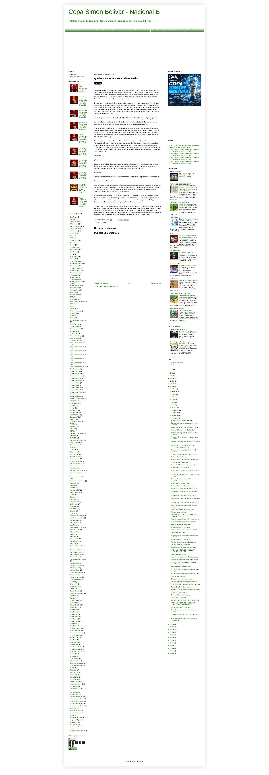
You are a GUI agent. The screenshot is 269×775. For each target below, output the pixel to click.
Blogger (140, 761)
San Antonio (74, 642)
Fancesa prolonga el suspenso (180, 544)
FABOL (72, 424)
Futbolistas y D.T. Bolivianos (179, 202)
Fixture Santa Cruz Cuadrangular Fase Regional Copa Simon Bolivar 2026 (83, 101)
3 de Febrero (74, 231)
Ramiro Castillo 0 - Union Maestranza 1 (183, 465)
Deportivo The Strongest (77, 398)
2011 (171, 378)
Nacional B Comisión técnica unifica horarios (184, 559)
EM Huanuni (74, 412)
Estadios (73, 419)
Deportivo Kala (74, 385)
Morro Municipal (75, 541)
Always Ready (74, 249)
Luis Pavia (73, 525)
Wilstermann (74, 724)
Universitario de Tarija (76, 701)
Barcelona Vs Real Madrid (178, 329)
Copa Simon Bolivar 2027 (78, 366)
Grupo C (164, 30)
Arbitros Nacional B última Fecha (181, 566)
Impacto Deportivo (75, 466)
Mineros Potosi (74, 534)
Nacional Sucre (74, 570)
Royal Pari (73, 640)
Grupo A (146, 30)
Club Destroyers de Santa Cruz (180, 294)
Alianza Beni (74, 247)
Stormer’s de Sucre (76, 663)
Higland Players (75, 456)
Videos (72, 715)
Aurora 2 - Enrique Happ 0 (179, 592)
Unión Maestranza (75, 684)
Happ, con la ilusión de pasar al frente (182, 509)
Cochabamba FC (75, 329)
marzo (174, 394)
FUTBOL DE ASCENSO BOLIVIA (180, 184)
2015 (171, 624)
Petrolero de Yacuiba (76, 593)
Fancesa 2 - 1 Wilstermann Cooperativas (183, 542)
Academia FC (74, 240)
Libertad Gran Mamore (77, 515)
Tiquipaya (73, 670)
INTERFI (73, 488)
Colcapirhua (73, 331)
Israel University (75, 492)
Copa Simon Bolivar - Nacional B (114, 11)
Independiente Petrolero (77, 477)
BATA (72, 297)
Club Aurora (174, 217)
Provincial (73, 595)
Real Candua (74, 609)
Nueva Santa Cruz (75, 577)
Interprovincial (88, 30)
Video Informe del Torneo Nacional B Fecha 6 (185, 427)
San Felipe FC (74, 644)
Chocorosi (73, 315)
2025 (171, 651)
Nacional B (103, 222)
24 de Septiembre (75, 226)
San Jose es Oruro (76, 649)
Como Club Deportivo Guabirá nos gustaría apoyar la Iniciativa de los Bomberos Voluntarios (188, 237)
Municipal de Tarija (76, 552)
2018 (171, 632)
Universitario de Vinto (76, 703)
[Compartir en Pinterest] (127, 220)
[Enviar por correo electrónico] (119, 220)
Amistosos (73, 252)
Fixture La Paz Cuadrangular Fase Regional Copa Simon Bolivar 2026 (83, 164)
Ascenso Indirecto (75, 263)
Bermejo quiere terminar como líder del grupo (184, 459)
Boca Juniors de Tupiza (77, 301)
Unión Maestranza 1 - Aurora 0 (180, 527)
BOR (71, 304)
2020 (171, 637)
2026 (171, 653)
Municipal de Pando (76, 550)
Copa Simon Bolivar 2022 (78, 347)
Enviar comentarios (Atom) (111, 286)
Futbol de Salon (175, 264)
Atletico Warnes (75, 290)
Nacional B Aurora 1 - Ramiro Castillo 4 (183, 430)
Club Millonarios (75, 326)
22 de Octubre (74, 221)
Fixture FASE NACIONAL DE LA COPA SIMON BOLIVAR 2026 (83, 188)
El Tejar (72, 408)
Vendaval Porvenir (75, 713)
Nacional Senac (75, 568)
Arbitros (72, 259)
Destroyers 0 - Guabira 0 (178, 597)
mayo (173, 399)
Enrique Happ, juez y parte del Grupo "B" (183, 495)
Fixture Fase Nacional (133, 30)
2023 (171, 645)
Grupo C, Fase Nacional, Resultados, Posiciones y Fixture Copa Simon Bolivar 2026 (184, 158)
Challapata (73, 313)
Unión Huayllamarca (76, 682)
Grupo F (190, 30)
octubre (174, 413)
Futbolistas (77, 30)
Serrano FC (73, 654)
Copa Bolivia (74, 338)
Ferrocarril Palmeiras (76, 433)
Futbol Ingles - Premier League (180, 342)
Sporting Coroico (75, 661)
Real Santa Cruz (75, 628)
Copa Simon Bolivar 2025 (78, 358)
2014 (171, 386)
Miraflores (73, 536)
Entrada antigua (156, 283)
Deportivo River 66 (75, 390)
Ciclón (72, 318)
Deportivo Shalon (75, 396)
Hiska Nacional (74, 459)
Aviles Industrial (75, 294)
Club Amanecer (74, 324)
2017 (171, 629)
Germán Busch (74, 445)
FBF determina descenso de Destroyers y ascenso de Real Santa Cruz (187, 297)
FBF (71, 431)
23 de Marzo (74, 224)
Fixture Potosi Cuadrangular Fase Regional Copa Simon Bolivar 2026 (83, 176)
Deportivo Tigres (75, 401)
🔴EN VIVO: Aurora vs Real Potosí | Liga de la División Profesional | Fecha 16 (186, 175)
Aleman (72, 245)
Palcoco (72, 588)
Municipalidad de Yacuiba (78, 559)
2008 (171, 373)
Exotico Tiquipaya (75, 421)
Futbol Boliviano (175, 171)
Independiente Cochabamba (78, 473)
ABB (71, 238)
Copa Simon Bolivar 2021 (78, 343)
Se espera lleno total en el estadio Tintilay (184, 454)
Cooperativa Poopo (76, 336)
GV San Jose (74, 454)
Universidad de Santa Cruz (78, 688)
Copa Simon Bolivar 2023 (78, 351)
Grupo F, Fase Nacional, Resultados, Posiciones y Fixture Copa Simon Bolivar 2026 (184, 146)
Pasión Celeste (74, 591)
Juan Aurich (73, 497)
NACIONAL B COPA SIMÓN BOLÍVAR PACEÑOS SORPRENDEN (183, 446)
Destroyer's (73, 403)
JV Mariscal (73, 504)
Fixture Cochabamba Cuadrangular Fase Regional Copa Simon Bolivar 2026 (83, 139)
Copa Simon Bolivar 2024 (78, 355)
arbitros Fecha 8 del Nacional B (180, 524)
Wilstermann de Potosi (77, 731)
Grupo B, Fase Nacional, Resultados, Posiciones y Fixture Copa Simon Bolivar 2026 (184, 162)
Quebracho (73, 602)
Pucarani (73, 598)
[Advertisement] (132, 49)
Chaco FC (73, 308)
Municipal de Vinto (75, 554)
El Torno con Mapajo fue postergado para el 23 (185, 573)
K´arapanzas (74, 506)
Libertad (72, 511)
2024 (171, 648)
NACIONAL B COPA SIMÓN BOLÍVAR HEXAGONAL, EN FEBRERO (183, 603)
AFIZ (71, 242)
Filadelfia (73, 435)
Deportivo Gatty (75, 383)
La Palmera (73, 509)
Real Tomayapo (75, 630)
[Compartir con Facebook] (125, 220)
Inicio (68, 30)
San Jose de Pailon (76, 647)
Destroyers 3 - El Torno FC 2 (180, 532)
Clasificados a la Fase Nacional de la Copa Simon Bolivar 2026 (83, 88)
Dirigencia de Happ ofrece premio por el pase (184, 502)
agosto (174, 407)
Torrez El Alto (74, 677)
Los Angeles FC (75, 522)
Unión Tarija (73, 686)
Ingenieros (73, 483)
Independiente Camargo (77, 470)
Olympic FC (73, 584)
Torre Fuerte (74, 675)
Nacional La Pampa (76, 565)
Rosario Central (75, 637)
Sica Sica (73, 656)
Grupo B (155, 30)
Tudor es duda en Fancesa (179, 457)
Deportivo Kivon (75, 387)
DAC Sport (172, 365)
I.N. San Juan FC (75, 463)
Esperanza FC (74, 417)
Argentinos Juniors (76, 261)
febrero (174, 391)
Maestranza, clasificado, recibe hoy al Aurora (185, 519)
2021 (171, 640)
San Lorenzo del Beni (76, 651)
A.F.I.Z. (72, 235)
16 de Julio (73, 219)
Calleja (72, 306)
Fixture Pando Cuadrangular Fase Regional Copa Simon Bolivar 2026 (83, 126)
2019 (171, 635)
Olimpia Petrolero (75, 579)
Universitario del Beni (76, 706)
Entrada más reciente (101, 283)
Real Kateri (73, 612)
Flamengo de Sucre (76, 440)
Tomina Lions (74, 672)
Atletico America (75, 268)
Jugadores (73, 499)
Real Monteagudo (75, 621)
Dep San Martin (75, 369)
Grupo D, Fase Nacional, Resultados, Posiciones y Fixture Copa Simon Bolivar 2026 (184, 154)
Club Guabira (174, 234)
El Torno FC (73, 410)
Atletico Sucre (74, 288)
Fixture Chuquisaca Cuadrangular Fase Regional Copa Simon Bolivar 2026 (83, 202)
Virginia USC (74, 722)
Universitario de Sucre (77, 699)
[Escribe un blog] (121, 220)
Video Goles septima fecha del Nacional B (184, 488)
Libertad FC (73, 513)
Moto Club (73, 543)
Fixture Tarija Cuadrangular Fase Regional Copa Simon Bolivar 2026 (83, 114)
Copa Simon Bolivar (76, 340)
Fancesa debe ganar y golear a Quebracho (184, 581)
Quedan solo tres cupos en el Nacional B (183, 522)
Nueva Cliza (74, 575)
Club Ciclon (174, 279)
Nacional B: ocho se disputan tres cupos (183, 486)
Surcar (72, 668)
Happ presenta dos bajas (178, 554)
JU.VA (72, 495)
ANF (71, 254)
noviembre (175, 415)
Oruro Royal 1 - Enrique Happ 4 (180, 483)
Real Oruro (73, 623)
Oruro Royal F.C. (175, 250)
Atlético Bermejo (75, 270)
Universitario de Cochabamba (75, 693)
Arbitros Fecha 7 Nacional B (179, 462)
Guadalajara (73, 452)
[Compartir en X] (123, 220)
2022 (171, 643)
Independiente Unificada (77, 481)
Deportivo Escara (75, 378)
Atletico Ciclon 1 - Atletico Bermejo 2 (182, 420)
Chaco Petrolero (75, 311)
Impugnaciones (74, 468)
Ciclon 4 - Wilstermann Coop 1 (180, 595)
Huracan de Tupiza (76, 461)
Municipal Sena (75, 557)
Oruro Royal (73, 586)
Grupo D (172, 30)
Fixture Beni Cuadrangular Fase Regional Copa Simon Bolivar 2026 (83, 152)
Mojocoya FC (74, 539)
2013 (171, 384)
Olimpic (72, 582)
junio (173, 402)
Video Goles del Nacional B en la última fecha (185, 600)
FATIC (72, 429)
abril (173, 397)
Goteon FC (73, 447)
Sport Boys (73, 658)
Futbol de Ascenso (102, 30)
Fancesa (72, 426)
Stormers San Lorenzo (77, 665)
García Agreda (74, 442)
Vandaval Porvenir (75, 710)
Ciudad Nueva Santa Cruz (78, 320)
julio (173, 405)
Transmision (74, 679)
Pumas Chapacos (75, 600)
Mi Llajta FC (74, 532)
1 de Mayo (73, 217)
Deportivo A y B (75, 371)
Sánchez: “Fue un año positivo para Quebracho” (185, 589)
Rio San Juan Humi (76, 633)
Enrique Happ (74, 415)
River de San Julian (76, 635)
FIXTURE (73, 438)
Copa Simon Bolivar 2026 (78, 362)
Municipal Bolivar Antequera (78, 546)
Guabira (72, 449)
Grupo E (181, 30)
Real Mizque (74, 619)
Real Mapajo (74, 616)
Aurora (72, 292)
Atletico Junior (74, 275)
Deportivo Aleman (75, 373)
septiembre (175, 410)
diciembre (175, 418)
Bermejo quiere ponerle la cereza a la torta (184, 530)
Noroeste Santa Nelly (76, 572)
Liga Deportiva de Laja (77, 518)
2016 (171, 627)
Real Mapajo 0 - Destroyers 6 (180, 467)
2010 (171, 376)
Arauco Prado (74, 256)
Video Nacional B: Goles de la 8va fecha (183, 547)
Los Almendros (74, 520)
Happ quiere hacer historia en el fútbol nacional (185, 584)
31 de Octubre (74, 233)
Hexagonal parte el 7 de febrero (180, 607)
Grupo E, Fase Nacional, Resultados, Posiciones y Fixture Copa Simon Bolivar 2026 (184, 150)
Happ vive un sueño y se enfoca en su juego (184, 557)
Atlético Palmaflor (75, 285)
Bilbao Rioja (73, 299)
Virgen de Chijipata (76, 720)
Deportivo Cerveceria (76, 376)
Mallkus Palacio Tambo (77, 527)
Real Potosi (73, 626)
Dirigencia (73, 405)
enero (173, 389)
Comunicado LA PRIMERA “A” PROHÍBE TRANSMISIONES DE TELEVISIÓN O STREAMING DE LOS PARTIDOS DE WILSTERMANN (188, 189)
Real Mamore (74, 614)
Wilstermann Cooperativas (78, 727)
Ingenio (72, 485)
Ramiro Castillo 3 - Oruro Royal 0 (181, 587)
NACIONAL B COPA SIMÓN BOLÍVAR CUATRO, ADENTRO (183, 551)
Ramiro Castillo (74, 605)
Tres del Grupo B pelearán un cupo (181, 579)
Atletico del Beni (75, 273)
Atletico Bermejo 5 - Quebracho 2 (181, 539)
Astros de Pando (75, 266)
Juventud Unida (75, 502)
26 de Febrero (74, 228)
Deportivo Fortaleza (76, 380)
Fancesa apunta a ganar (178, 576)
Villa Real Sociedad (76, 717)
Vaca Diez (73, 708)
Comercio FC (74, 333)
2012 (171, 381)
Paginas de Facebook (176, 362)
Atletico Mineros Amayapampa (75, 278)
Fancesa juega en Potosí (178, 512)
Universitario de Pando (77, 696)
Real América (74, 607)
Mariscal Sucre (74, 529)
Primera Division (117, 30)
